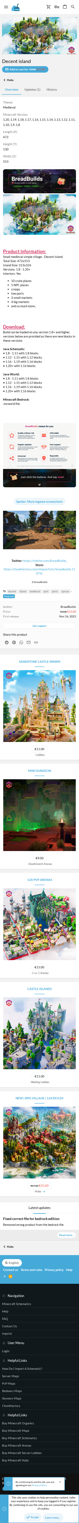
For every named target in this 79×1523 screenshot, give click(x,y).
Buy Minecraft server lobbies (22, 1453)
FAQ (5, 1318)
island (22, 591)
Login (5, 1351)
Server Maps (10, 1376)
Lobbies (40, 754)
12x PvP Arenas (39, 880)
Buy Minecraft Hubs (15, 1460)
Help (5, 1311)
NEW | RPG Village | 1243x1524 (39, 1098)
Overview (11, 89)
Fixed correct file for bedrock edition (31, 1219)
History (52, 89)
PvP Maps (8, 1383)
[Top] (4, 1276)
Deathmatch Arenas (40, 863)
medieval (35, 591)
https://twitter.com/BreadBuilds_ (45, 560)
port (46, 591)
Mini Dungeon (39, 770)
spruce (65, 591)
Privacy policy (54, 1270)
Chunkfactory (11, 1405)
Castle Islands (39, 989)
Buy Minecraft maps (15, 1430)
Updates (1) (33, 89)
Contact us (9, 1326)
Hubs (38, 1191)
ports (55, 591)
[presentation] (7, 36)
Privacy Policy (39, 1485)
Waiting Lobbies (40, 1082)
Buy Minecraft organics (18, 1423)
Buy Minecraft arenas (16, 1445)
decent (12, 591)
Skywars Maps (11, 1398)
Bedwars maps (12, 1391)
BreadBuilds (68, 606)
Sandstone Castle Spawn (39, 661)
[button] (6, 7)
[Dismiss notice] (59, 1482)
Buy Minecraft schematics (19, 1438)
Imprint (7, 1333)
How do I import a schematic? (22, 1368)
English (13, 1263)
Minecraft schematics (16, 1304)
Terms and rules (31, 1270)
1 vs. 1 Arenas (40, 973)
